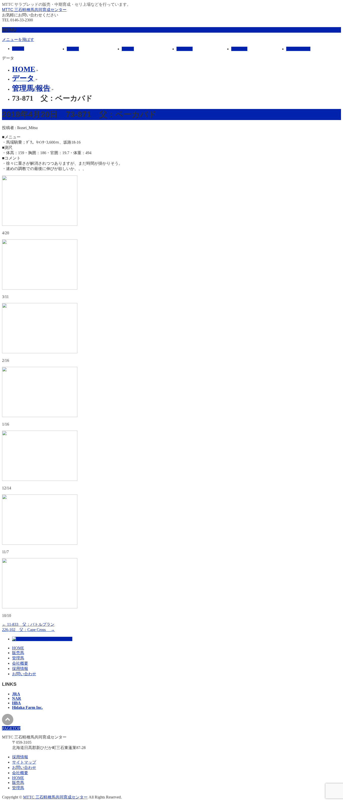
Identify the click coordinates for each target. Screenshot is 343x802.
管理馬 (18, 658)
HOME (18, 648)
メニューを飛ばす (18, 39)
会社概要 (20, 663)
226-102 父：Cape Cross (28, 629)
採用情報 (20, 668)
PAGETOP (11, 728)
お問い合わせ (24, 674)
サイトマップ (24, 762)
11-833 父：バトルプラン (28, 624)
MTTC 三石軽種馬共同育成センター (34, 10)
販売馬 (18, 653)
